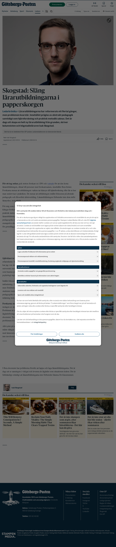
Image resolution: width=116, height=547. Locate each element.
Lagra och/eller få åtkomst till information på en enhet (36, 252)
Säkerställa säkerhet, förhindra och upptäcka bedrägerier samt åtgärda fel (43, 286)
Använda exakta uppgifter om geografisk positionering (36, 271)
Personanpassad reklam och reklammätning (33, 256)
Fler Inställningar (37, 334)
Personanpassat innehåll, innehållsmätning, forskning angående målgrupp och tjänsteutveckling (51, 261)
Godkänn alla (79, 334)
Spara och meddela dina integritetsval (31, 295)
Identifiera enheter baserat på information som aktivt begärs (38, 276)
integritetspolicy (40, 322)
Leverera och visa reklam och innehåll (30, 290)
